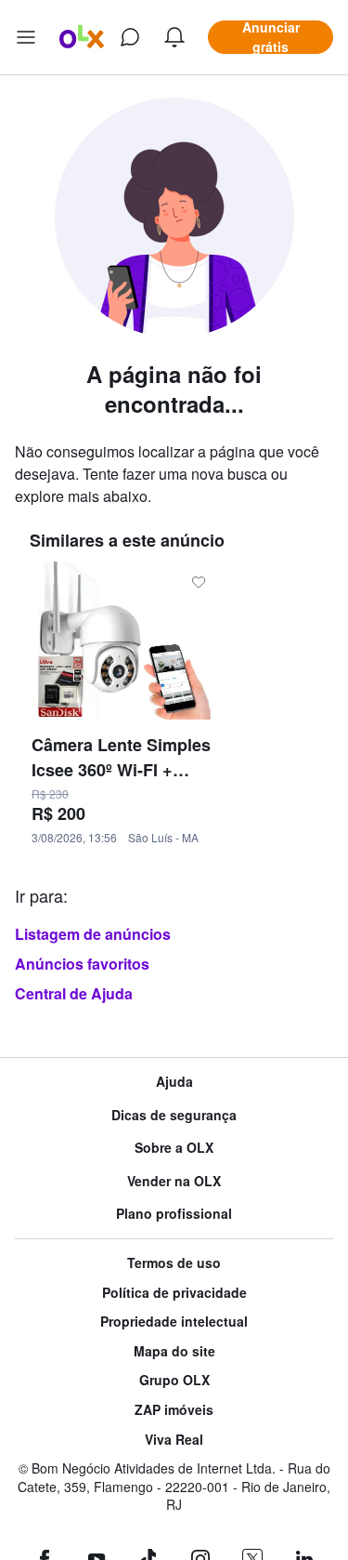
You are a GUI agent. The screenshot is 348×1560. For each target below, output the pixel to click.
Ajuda (174, 1082)
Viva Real (174, 1439)
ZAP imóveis (174, 1410)
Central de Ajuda (74, 993)
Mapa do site (174, 1351)
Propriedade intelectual (174, 1321)
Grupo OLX (174, 1380)
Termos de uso (174, 1263)
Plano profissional (174, 1214)
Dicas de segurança (174, 1115)
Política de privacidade (174, 1293)
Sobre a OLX (174, 1148)
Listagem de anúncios (93, 934)
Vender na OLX (174, 1181)
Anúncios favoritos (82, 963)
